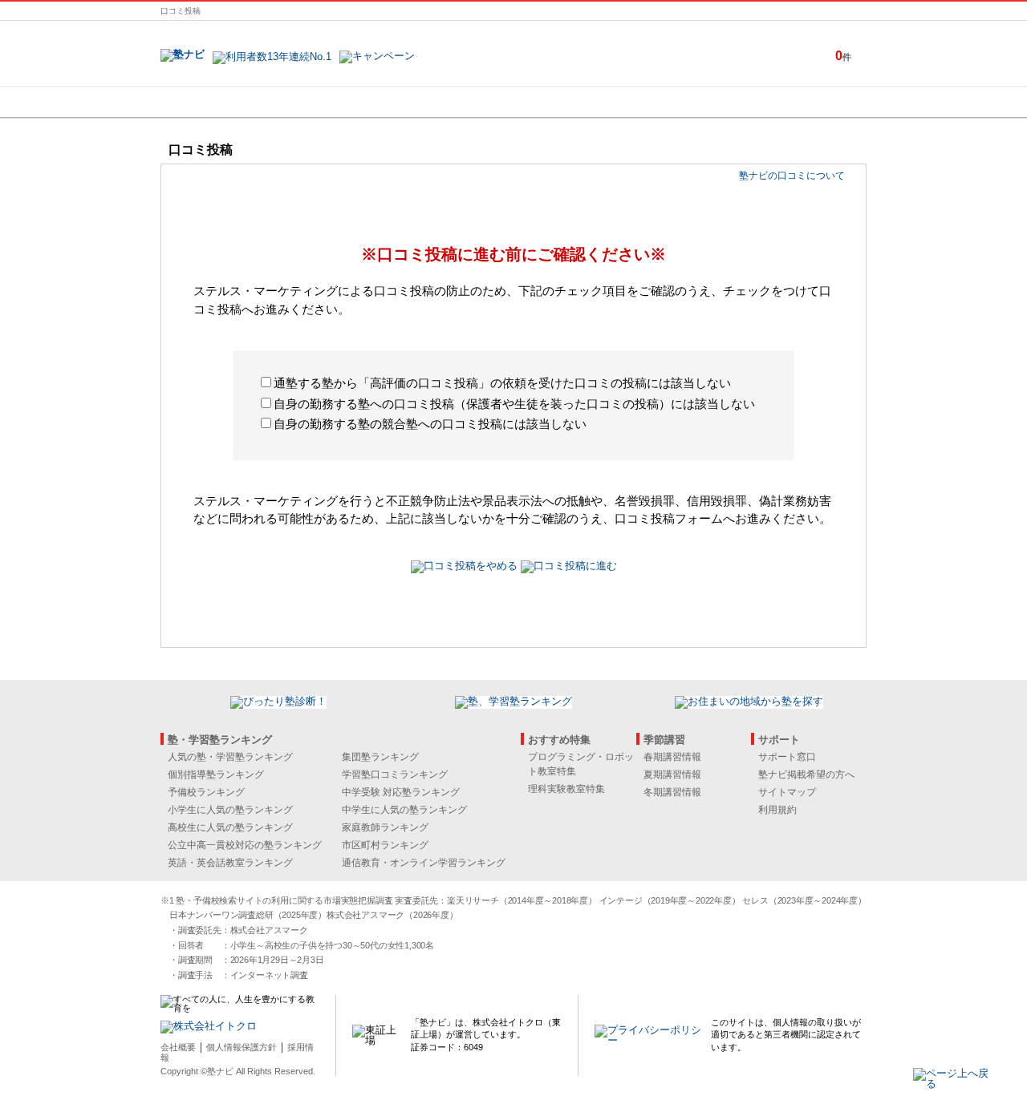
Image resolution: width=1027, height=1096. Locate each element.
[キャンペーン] (805, 102)
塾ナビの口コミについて (792, 175)
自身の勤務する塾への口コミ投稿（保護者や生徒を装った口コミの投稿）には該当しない (514, 403)
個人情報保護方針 (241, 1047)
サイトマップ (787, 792)
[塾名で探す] (336, 102)
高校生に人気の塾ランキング (230, 827)
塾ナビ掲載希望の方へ (806, 774)
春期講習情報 (672, 756)
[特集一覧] (687, 102)
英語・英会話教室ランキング (230, 862)
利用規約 (777, 809)
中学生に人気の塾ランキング (404, 809)
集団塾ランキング (380, 756)
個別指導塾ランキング (216, 774)
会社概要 (178, 1047)
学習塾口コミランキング (395, 774)
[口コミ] (570, 102)
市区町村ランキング (385, 845)
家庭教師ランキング (385, 827)
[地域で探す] (219, 102)
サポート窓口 (787, 756)
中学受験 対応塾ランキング (401, 792)
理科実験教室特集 (566, 789)
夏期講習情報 (672, 774)
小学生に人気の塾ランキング (230, 809)
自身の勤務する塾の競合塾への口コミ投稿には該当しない (430, 424)
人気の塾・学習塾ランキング (230, 756)
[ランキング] (453, 102)
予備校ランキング (206, 792)
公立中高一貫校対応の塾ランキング (245, 845)
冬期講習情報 (672, 792)
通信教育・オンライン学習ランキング (423, 862)
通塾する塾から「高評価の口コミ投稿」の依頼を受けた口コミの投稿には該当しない (502, 383)
